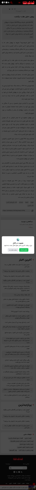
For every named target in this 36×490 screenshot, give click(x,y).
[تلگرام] (3, 2)
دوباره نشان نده (13, 250)
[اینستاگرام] (7, 2)
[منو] (19, 2)
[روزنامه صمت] (28, 3)
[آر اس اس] (9, 2)
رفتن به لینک (24, 250)
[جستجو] (11, 2)
